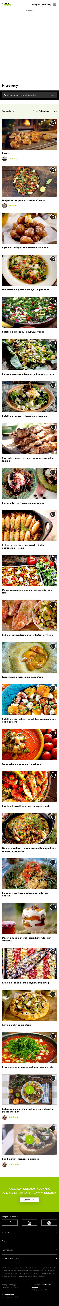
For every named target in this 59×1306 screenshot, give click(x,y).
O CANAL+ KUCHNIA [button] (10, 1258)
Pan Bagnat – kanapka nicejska (20, 1159)
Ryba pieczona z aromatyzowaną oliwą (25, 982)
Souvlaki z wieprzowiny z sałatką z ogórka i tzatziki (28, 459)
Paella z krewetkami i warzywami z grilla (26, 806)
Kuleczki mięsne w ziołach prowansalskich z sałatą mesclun (28, 1110)
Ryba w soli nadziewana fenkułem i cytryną (27, 635)
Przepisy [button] (5, 1232)
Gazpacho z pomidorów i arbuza (21, 764)
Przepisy (36, 4)
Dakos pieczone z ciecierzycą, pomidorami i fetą (27, 591)
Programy (46, 4)
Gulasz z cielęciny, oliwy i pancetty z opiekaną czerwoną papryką (29, 849)
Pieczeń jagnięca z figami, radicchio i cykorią (28, 374)
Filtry (52, 95)
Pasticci (6, 153)
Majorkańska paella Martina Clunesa (23, 200)
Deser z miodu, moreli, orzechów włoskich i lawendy (27, 939)
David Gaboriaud (14, 1117)
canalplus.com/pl (9, 1285)
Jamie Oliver (12, 206)
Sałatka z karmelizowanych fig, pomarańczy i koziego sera (29, 720)
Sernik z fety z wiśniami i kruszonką (23, 503)
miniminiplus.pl (8, 1294)
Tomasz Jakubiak (14, 159)
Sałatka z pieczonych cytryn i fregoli (23, 331)
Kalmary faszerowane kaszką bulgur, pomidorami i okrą (24, 546)
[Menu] (55, 4)
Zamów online (29, 1199)
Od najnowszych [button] (47, 111)
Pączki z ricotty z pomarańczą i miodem (25, 247)
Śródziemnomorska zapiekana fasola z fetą (27, 1067)
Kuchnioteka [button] (7, 1250)
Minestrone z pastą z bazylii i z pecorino (25, 289)
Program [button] (5, 1241)
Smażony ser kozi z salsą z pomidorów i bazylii (25, 894)
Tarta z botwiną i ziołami (16, 1025)
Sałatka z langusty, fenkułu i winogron (24, 416)
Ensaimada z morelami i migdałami (22, 677)
